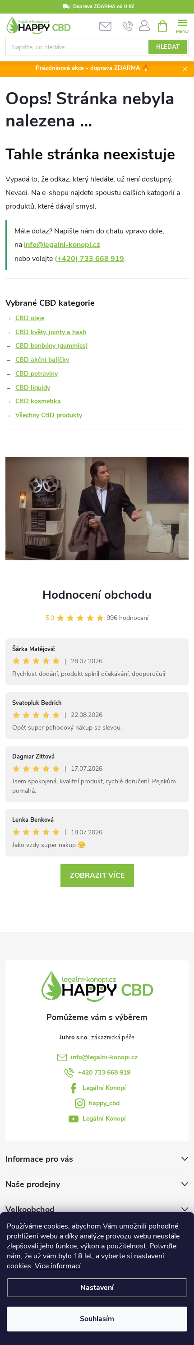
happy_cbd (104, 1103)
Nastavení (97, 1288)
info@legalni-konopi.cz (62, 245)
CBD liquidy (32, 387)
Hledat (168, 47)
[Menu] (182, 25)
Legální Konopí (104, 1088)
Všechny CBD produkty (48, 415)
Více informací (58, 1266)
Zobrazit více (97, 875)
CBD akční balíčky (42, 359)
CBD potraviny (36, 373)
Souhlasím (97, 1319)
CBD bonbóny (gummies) (51, 345)
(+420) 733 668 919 (89, 259)
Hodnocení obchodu (97, 595)
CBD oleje (29, 318)
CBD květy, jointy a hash (50, 332)
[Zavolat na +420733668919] (128, 26)
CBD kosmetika (38, 401)
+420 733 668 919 (104, 1072)
